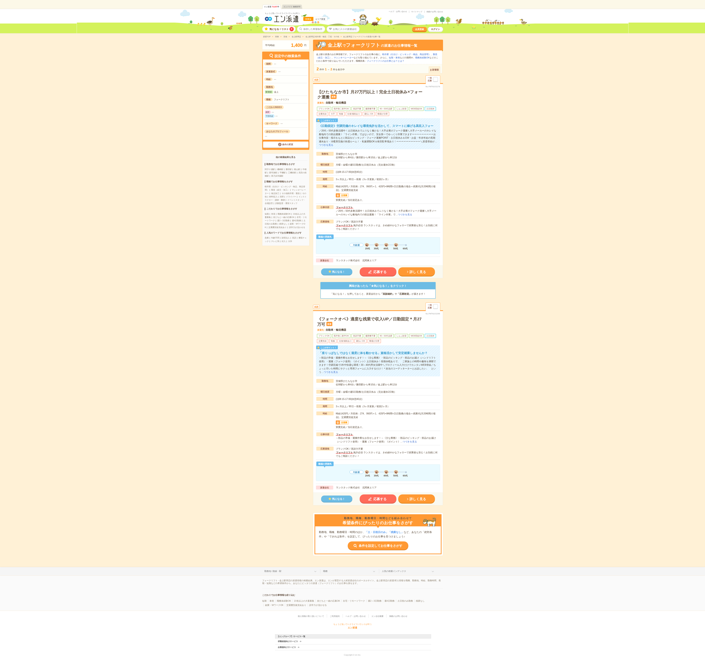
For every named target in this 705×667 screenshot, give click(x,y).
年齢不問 (275, 238)
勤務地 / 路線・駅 (272, 571)
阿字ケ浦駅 (270, 169)
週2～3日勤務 (283, 220)
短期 (267, 214)
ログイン (435, 29)
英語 (294, 238)
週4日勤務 (296, 220)
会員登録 (419, 29)
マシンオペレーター (344, 57)
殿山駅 (297, 169)
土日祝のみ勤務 (405, 601)
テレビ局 (275, 241)
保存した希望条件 (312, 29)
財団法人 (286, 238)
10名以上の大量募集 (304, 601)
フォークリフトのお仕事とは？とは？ (385, 61)
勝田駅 (289, 169)
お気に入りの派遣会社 (345, 29)
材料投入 (273, 197)
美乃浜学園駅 (277, 176)
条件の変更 (287, 144)
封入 (284, 241)
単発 (273, 214)
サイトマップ (416, 12)
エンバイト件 (292, 7)
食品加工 (275, 193)
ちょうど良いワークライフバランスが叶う (282, 13)
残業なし (283, 224)
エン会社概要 (377, 616)
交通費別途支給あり (277, 227)
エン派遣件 (271, 7)
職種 (325, 571)
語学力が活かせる (297, 227)
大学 (290, 241)
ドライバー (291, 197)
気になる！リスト (281, 29)
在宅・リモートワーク (354, 601)
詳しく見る (418, 272)
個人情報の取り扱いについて (311, 616)
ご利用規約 (335, 616)
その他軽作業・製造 (291, 193)
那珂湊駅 (273, 172)
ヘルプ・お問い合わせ (398, 11)
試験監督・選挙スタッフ (286, 203)
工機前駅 (292, 172)
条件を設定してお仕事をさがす (380, 545)
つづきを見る (326, 145)
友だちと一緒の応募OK (283, 217)
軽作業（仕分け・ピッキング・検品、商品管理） (406, 54)
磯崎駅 (280, 169)
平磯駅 (283, 172)
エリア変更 (320, 19)
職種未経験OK (284, 214)
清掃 (282, 197)
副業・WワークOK (274, 605)
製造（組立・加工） (280, 190)
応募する (380, 272)
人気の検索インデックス (394, 571)
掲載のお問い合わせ (434, 12)
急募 (267, 238)
